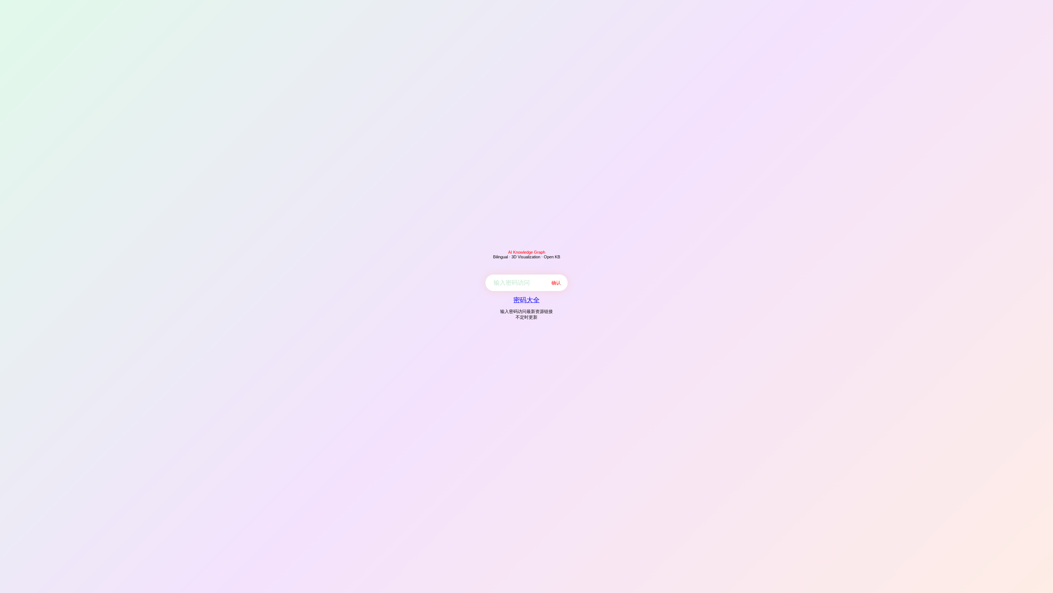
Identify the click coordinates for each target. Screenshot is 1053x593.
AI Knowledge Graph (526, 252)
